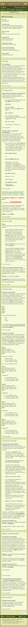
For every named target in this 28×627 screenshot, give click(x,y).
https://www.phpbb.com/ (10, 480)
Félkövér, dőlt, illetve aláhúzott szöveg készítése (12, 25)
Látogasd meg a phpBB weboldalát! (13, 466)
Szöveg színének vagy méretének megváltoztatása (12, 27)
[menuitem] (4, 7)
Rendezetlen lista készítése (8, 38)
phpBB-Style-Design (20, 621)
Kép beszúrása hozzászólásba (8, 49)
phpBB (8, 619)
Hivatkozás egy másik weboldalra (9, 44)
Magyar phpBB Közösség (13, 620)
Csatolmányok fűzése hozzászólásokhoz (10, 50)
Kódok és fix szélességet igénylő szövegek (11, 34)
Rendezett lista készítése (7, 40)
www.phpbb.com (18, 492)
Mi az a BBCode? (5, 21)
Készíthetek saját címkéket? (8, 54)
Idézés (3, 32)
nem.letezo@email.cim (13, 504)
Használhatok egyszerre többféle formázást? (11, 28)
